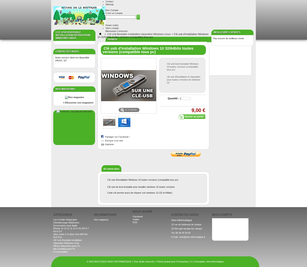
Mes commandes (222, 221)
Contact (109, 1)
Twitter (136, 219)
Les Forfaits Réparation (65, 219)
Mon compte (222, 214)
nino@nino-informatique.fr (192, 237)
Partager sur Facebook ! (117, 137)
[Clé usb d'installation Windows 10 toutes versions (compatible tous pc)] (109, 128)
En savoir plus (111, 169)
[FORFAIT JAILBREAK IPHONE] (74, 111)
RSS (135, 222)
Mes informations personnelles (229, 230)
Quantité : (173, 98)
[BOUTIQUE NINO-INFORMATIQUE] (79, 16)
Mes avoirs (219, 224)
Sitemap (109, 4)
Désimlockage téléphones (66, 222)
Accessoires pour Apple (65, 225)
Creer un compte (114, 13)
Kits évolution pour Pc (64, 249)
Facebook (138, 216)
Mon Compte (111, 10)
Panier (111, 25)
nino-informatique (215, 261)
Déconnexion (220, 233)
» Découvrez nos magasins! (78, 102)
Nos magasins (65, 89)
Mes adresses (221, 227)
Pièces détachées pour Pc (66, 246)
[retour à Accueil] (100, 34)
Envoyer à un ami (114, 140)
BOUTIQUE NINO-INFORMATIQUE (113, 261)
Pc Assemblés (60, 252)
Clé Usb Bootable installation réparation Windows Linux (139, 34)
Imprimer (109, 144)
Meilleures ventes (227, 32)
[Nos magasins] (74, 97)
